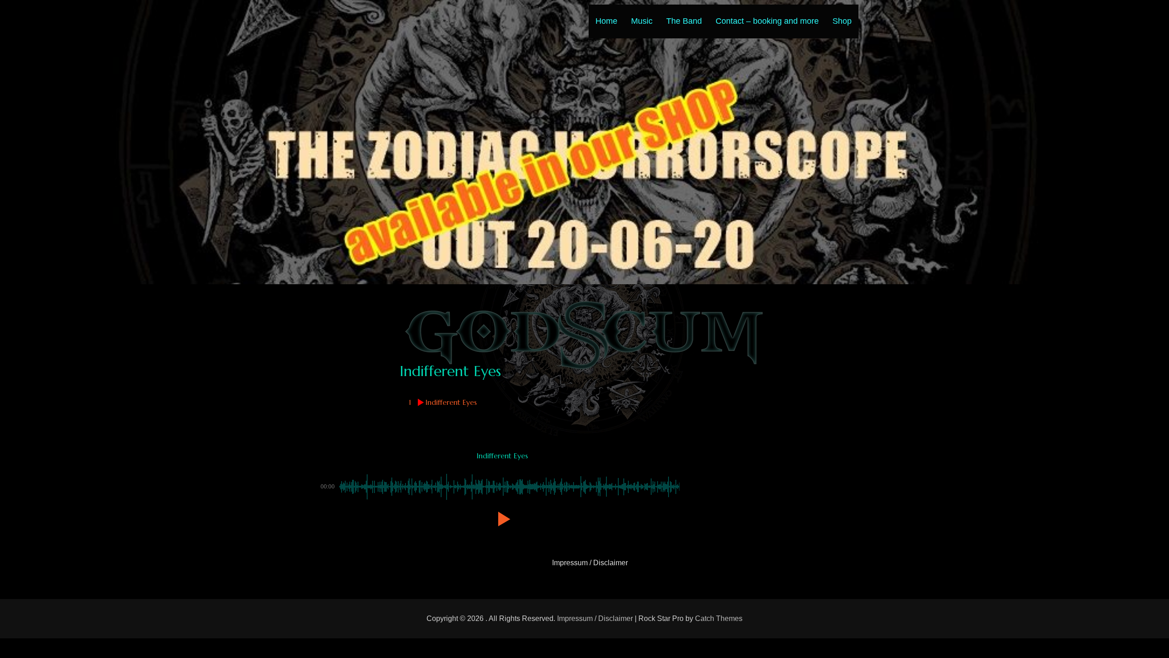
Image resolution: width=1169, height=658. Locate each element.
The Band (684, 21)
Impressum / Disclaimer (590, 563)
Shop (842, 21)
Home (606, 21)
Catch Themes (718, 618)
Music (642, 21)
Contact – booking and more (767, 21)
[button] (502, 519)
